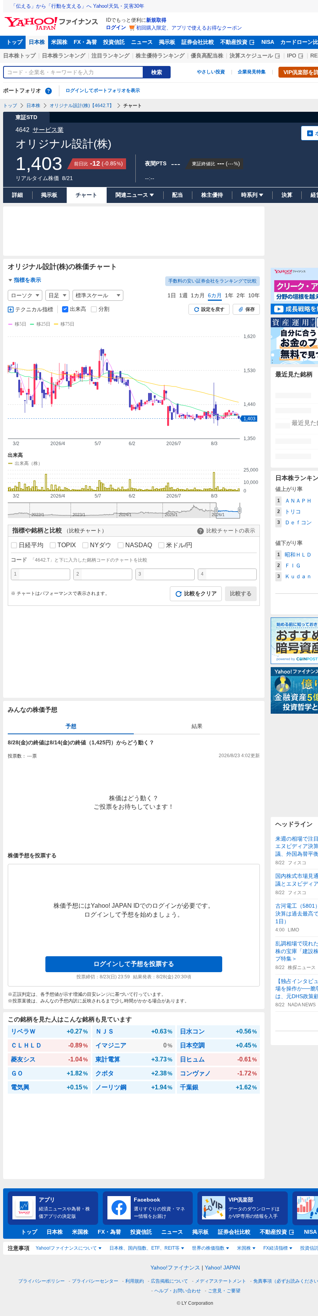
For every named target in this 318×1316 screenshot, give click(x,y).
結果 (197, 726)
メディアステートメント (220, 1281)
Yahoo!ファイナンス (175, 1267)
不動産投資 (233, 42)
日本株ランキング (63, 55)
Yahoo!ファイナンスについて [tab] (66, 1248)
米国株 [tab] (244, 1248)
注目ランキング (111, 55)
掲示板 (167, 42)
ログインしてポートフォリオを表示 (103, 90)
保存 (250, 309)
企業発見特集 (252, 72)
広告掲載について (169, 1281)
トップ (14, 42)
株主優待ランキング (160, 55)
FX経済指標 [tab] (275, 1248)
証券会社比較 (197, 42)
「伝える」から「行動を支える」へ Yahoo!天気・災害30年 (77, 6)
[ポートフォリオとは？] (48, 91)
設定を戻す (213, 309)
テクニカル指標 (34, 309)
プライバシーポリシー (41, 1281)
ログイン (116, 27)
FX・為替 (85, 42)
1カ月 (198, 295)
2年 (241, 295)
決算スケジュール (251, 55)
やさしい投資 (211, 72)
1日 (172, 295)
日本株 (37, 42)
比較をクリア (200, 593)
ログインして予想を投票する (133, 964)
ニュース (142, 42)
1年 (229, 295)
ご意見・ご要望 (224, 1290)
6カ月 (215, 295)
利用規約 (134, 1281)
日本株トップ (19, 55)
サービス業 (48, 130)
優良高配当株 (207, 55)
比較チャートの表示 (230, 530)
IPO (291, 55)
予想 (71, 726)
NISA (267, 42)
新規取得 (156, 20)
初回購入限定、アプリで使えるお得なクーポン (189, 28)
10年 (254, 295)
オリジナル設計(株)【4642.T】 (82, 105)
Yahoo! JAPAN (222, 1267)
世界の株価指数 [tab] (208, 1248)
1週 (183, 295)
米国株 (59, 42)
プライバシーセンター (95, 1281)
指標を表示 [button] (27, 280)
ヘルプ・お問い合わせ (177, 1290)
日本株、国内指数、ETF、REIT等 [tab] (144, 1248)
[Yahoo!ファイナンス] (52, 19)
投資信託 (114, 42)
